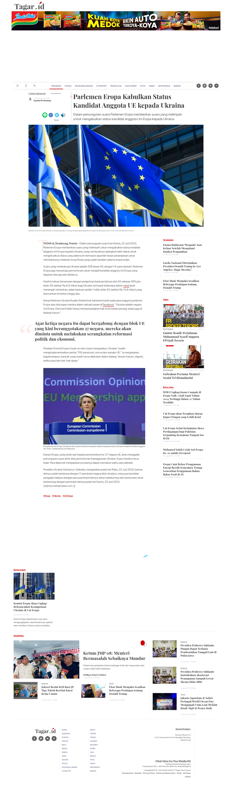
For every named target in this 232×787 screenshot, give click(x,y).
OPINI (64, 756)
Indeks (188, 777)
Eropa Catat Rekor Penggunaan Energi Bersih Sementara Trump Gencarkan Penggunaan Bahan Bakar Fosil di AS (182, 469)
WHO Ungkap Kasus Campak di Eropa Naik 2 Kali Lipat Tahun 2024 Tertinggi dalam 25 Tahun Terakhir (182, 397)
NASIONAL (19, 636)
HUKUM (65, 741)
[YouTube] (210, 85)
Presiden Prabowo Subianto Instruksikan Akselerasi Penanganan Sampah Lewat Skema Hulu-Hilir (197, 676)
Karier (179, 773)
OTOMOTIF (101, 86)
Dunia (56, 120)
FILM (92, 752)
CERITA (65, 752)
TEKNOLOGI (116, 86)
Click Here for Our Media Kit (173, 761)
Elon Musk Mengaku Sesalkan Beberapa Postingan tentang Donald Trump (181, 284)
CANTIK (93, 733)
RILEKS (93, 756)
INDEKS (177, 86)
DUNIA (64, 730)
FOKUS (68, 86)
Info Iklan (187, 773)
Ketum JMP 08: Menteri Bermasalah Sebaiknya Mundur (114, 655)
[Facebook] (199, 85)
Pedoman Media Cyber (166, 773)
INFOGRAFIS (164, 86)
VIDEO (152, 86)
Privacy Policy (149, 773)
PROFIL (64, 748)
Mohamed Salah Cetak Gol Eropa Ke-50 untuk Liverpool (183, 451)
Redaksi (138, 773)
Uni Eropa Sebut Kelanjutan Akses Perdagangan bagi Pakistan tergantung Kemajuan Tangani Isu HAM (183, 433)
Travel (183, 694)
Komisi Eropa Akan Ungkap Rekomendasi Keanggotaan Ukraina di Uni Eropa (30, 606)
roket (126, 285)
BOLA (64, 745)
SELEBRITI (94, 745)
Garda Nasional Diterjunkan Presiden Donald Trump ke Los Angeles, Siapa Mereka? (182, 266)
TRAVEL (93, 737)
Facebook (108, 304)
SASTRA (65, 760)
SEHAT (92, 730)
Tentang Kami (127, 773)
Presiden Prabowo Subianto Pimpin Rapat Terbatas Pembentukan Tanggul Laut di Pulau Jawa (199, 650)
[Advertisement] (116, 56)
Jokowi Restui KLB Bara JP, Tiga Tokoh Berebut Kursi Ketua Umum (57, 690)
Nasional (44, 683)
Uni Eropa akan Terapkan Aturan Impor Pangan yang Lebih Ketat (182, 415)
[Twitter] (204, 85)
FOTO (142, 86)
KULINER (93, 741)
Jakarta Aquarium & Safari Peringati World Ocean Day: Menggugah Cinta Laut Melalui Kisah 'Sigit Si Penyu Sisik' (199, 703)
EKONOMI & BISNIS (84, 86)
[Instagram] (216, 85)
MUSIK (92, 748)
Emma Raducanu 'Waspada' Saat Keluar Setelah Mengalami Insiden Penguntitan (182, 248)
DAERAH (65, 737)
